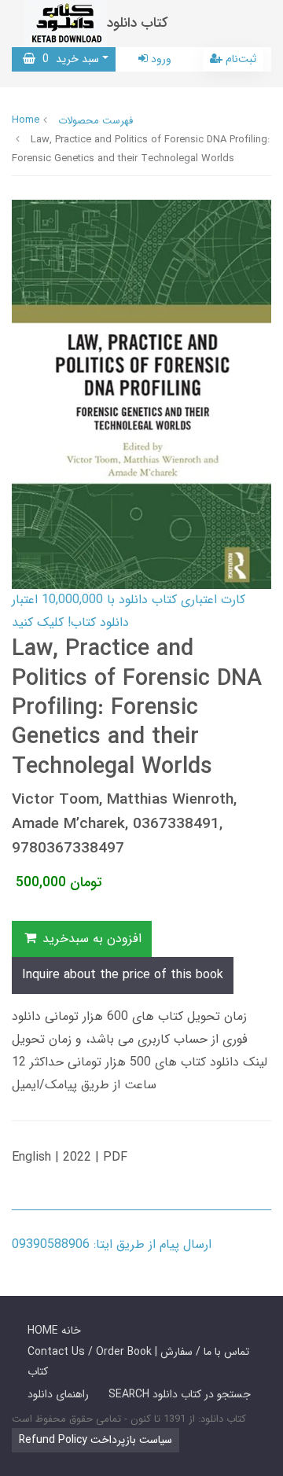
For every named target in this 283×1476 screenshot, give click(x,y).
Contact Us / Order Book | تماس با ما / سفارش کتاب (138, 1361)
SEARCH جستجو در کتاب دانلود (179, 1394)
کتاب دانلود (137, 23)
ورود (159, 59)
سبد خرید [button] (67, 59)
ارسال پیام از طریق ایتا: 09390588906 (111, 1244)
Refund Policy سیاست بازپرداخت (95, 1439)
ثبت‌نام (239, 59)
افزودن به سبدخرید (90, 938)
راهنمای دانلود (58, 1394)
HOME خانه (54, 1330)
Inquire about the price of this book (122, 975)
